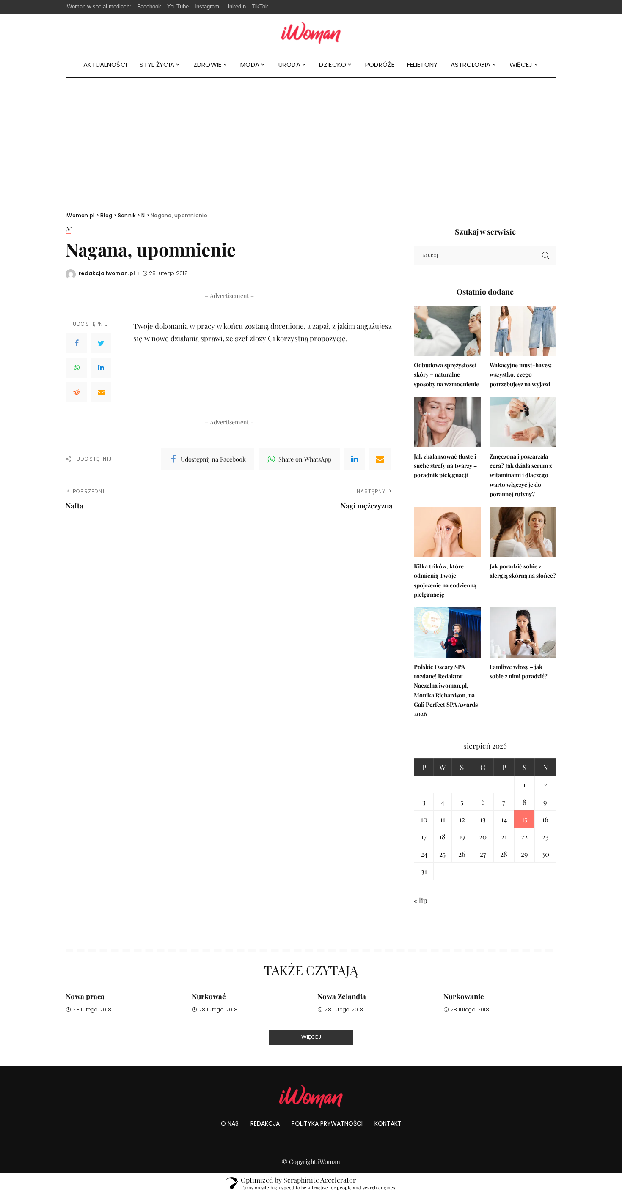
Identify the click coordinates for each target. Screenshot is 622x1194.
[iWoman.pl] (310, 33)
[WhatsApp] (76, 368)
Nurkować (209, 996)
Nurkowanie (463, 996)
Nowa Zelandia (341, 996)
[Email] (101, 392)
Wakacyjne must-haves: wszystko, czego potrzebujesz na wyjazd (521, 374)
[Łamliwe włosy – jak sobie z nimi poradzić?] (523, 632)
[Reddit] (76, 392)
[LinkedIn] (101, 368)
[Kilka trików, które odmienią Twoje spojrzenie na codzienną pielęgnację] (447, 532)
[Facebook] (76, 343)
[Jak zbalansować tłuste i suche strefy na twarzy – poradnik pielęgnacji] (447, 422)
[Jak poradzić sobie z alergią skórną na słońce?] (523, 532)
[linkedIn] (354, 459)
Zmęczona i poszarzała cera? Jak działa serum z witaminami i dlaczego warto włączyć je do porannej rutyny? (521, 474)
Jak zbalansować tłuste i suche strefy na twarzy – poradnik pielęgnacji (445, 465)
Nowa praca (85, 996)
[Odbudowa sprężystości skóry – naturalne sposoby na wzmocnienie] (447, 331)
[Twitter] (101, 343)
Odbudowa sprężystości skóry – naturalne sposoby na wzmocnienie (446, 374)
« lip (420, 900)
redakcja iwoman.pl (107, 273)
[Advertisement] (311, 141)
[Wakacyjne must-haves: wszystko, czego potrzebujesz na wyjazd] (523, 331)
